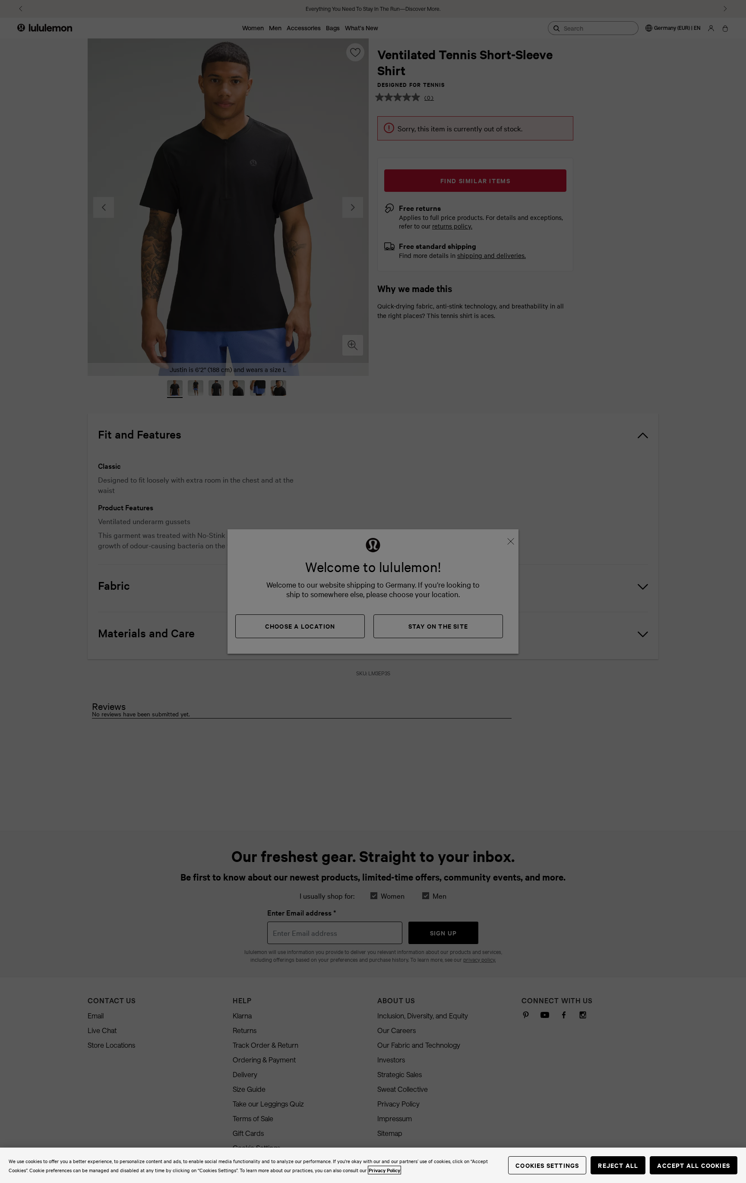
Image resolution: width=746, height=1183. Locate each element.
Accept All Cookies (693, 1165)
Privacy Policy (384, 1170)
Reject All (618, 1165)
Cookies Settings (547, 1165)
